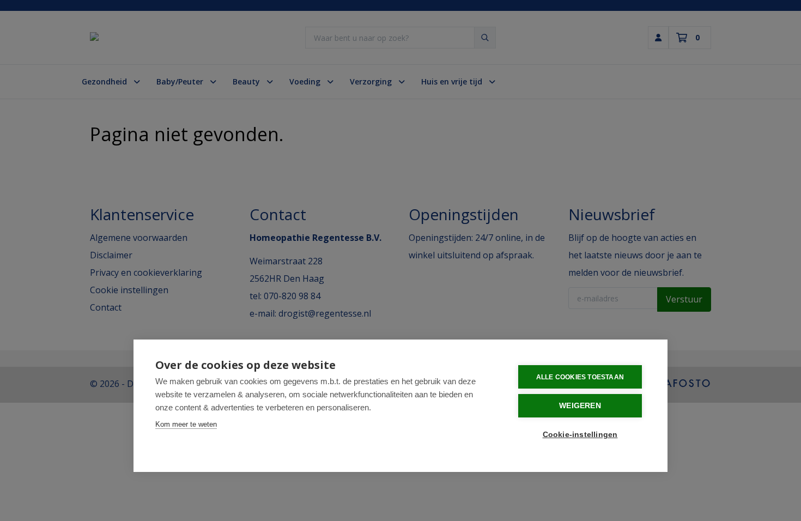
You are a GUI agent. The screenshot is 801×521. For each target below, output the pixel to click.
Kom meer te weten (186, 424)
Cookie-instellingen (580, 435)
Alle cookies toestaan (580, 377)
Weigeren (580, 406)
